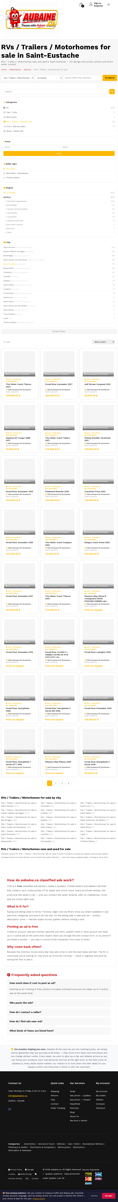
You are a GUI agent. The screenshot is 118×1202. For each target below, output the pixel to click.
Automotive (29, 1144)
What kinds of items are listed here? (32, 1030)
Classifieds (75, 1104)
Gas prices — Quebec (80, 1095)
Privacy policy (39, 1199)
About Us (74, 1116)
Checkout (100, 1108)
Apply (59, 153)
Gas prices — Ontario (80, 1099)
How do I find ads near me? (26, 1021)
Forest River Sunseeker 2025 (19, 491)
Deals (72, 1091)
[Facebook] (9, 1109)
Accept (108, 1196)
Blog (72, 1112)
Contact (55, 1104)
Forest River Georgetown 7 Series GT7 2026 (18, 763)
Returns (54, 1095)
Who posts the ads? (21, 1002)
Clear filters (59, 331)
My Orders (101, 1095)
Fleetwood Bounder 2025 (57, 491)
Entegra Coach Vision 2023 (97, 542)
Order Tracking (58, 1108)
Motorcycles (64, 1147)
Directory (74, 1108)
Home (4, 70)
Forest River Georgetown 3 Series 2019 (97, 763)
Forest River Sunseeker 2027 (59, 384)
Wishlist (99, 1099)
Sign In (97, 3)
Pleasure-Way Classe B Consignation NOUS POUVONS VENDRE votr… (96, 598)
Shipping (55, 1091)
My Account (101, 1091)
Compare (100, 1104)
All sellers (11, 169)
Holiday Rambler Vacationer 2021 (97, 439)
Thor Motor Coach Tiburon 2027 (18, 385)
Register (98, 6)
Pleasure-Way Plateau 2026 (58, 762)
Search (110, 78)
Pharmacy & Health (17, 1147)
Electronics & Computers (42, 1147)
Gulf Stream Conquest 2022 (97, 384)
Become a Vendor (78, 1120)
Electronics (78, 1147)
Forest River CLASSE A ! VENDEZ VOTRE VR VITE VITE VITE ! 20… (56, 654)
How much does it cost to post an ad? (33, 983)
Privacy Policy (16, 1170)
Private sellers (13, 177)
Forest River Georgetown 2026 (17, 709)
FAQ (53, 1099)
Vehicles (27, 70)
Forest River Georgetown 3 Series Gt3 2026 (57, 709)
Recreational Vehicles (92, 1144)
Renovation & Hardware (19, 1150)
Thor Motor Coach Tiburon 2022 (58, 597)
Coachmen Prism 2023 (94, 491)
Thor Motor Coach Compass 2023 (58, 543)
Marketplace (15, 70)
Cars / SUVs (73, 1144)
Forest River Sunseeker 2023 (98, 708)
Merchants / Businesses (17, 173)
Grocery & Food (46, 1144)
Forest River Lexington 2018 (97, 652)
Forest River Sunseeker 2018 (19, 652)
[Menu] (108, 4)
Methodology (26, 1174)
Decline (94, 1196)
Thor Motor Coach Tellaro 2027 (57, 439)
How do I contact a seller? (25, 1012)
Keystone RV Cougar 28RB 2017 (18, 439)
